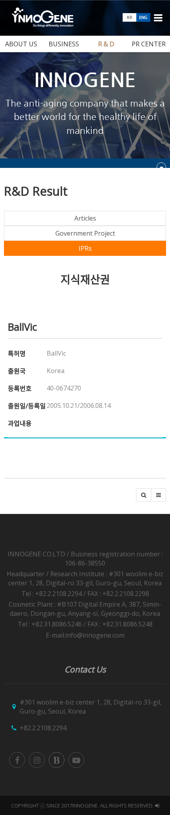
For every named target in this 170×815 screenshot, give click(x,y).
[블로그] (56, 760)
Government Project (85, 233)
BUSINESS (64, 44)
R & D (106, 44)
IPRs (85, 248)
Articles (85, 218)
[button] (143, 495)
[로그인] (157, 805)
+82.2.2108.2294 (43, 728)
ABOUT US (21, 44)
